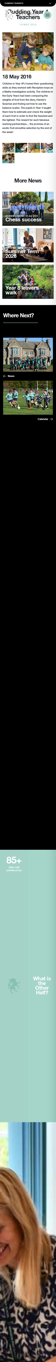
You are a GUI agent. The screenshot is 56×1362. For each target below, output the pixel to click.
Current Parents (14, 3)
